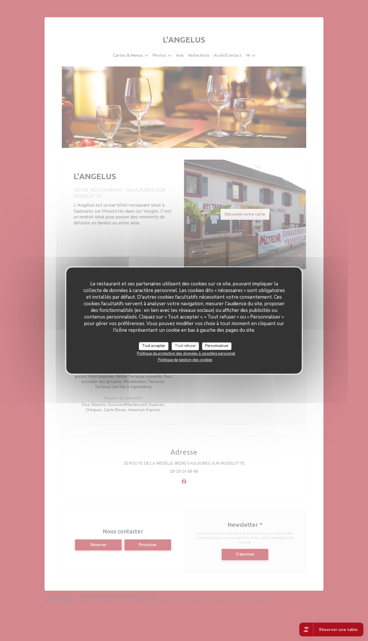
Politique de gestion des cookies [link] (185, 360)
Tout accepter (153, 345)
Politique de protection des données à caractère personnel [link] (186, 353)
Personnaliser (217, 345)
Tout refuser (185, 345)
